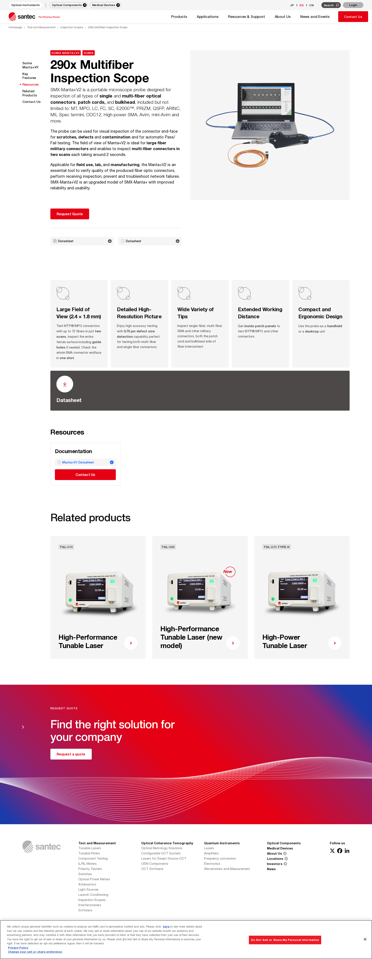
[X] (332, 850)
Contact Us (353, 17)
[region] (186, 939)
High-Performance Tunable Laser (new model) (191, 637)
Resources (30, 84)
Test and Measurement (41, 27)
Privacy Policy (18, 947)
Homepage (15, 27)
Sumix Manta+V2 (30, 65)
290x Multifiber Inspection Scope (107, 27)
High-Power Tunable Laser (284, 641)
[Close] (365, 939)
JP (292, 5)
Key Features (29, 76)
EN (302, 5)
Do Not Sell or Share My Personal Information (285, 940)
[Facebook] (339, 850)
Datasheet (69, 400)
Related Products (29, 93)
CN (311, 5)
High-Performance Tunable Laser (88, 641)
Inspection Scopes (71, 27)
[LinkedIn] (347, 850)
